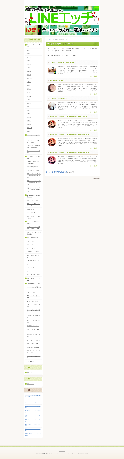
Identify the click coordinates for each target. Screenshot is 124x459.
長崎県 (29, 124)
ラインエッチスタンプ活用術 (33, 151)
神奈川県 (29, 78)
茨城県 (29, 89)
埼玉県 (29, 82)
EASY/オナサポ (31, 292)
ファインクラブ (31, 267)
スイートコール (31, 248)
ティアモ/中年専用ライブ (33, 340)
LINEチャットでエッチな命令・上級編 (33, 141)
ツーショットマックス (33, 260)
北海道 (29, 50)
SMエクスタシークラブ (33, 251)
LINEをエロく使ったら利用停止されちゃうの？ (33, 227)
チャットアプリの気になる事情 (33, 222)
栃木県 (29, 92)
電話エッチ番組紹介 (32, 237)
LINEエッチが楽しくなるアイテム (33, 196)
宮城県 (29, 60)
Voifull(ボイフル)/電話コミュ (34, 287)
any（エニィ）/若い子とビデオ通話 (33, 351)
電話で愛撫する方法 (56, 80)
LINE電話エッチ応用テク (58, 98)
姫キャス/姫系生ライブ (33, 343)
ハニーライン (30, 241)
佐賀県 (29, 121)
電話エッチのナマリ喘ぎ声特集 (33, 217)
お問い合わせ (30, 384)
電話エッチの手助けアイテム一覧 (33, 204)
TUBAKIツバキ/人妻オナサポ (33, 296)
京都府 (29, 110)
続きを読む (92, 76)
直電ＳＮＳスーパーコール (33, 256)
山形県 (29, 68)
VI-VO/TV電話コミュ (32, 301)
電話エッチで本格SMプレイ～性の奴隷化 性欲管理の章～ (69, 134)
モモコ (29, 271)
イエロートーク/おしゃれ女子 (33, 305)
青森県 (29, 53)
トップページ (49, 39)
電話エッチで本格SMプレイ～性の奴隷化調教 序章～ (68, 116)
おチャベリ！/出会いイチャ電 (33, 321)
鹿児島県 (29, 128)
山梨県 (29, 99)
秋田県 (29, 64)
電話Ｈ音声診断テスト (33, 212)
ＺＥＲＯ (29, 264)
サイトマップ (62, 451)
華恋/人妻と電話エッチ (33, 347)
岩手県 (29, 57)
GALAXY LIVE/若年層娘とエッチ (34, 316)
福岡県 (29, 117)
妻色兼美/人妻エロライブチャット (33, 335)
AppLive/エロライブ (32, 361)
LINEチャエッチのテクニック (33, 135)
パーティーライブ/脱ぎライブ (33, 330)
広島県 (29, 113)
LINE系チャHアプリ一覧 (33, 283)
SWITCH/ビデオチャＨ (33, 326)
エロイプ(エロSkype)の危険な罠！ (34, 233)
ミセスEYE (30, 244)
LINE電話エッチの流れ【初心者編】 (62, 62)
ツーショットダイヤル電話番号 (33, 45)
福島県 (29, 71)
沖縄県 (29, 131)
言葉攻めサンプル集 (32, 200)
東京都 (29, 75)
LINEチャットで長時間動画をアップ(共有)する (33, 146)
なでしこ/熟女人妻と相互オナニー (33, 310)
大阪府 (29, 106)
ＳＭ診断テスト (31, 209)
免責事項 (29, 372)
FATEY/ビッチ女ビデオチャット (33, 356)
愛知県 (29, 103)
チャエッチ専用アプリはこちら (56, 172)
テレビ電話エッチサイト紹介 (33, 279)
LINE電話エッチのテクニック (33, 157)
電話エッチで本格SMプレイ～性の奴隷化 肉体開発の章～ (69, 152)
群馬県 (29, 96)
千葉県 (29, 85)
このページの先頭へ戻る (95, 178)
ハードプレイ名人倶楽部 (33, 274)
